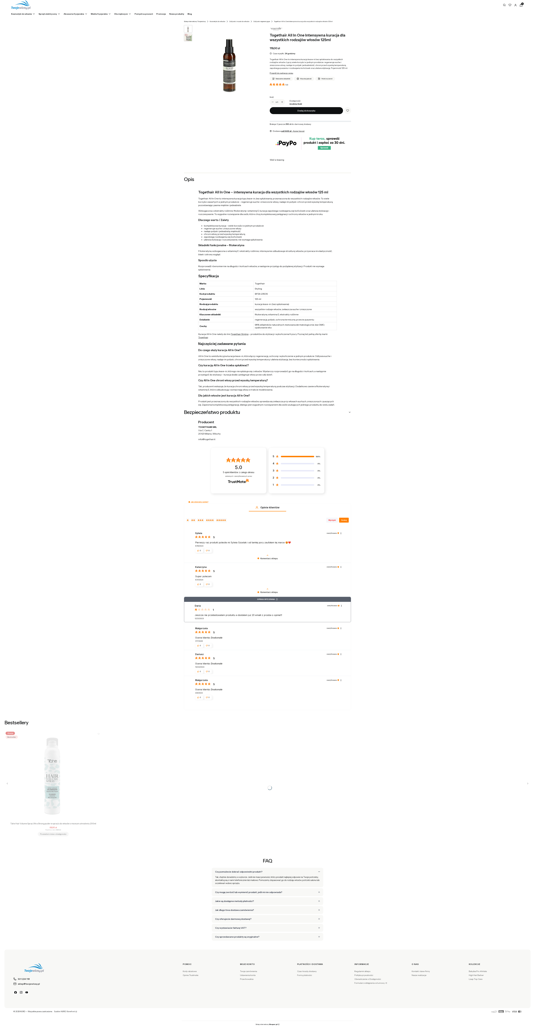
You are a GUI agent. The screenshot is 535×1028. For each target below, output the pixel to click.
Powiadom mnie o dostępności (53, 834)
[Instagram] (21, 992)
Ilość (272, 97)
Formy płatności (304, 975)
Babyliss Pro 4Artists (478, 971)
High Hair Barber (476, 975)
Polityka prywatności (363, 975)
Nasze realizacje (419, 975)
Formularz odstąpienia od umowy (369, 983)
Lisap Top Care (475, 979)
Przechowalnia (246, 979)
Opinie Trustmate (190, 975)
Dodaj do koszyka (306, 110)
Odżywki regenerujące (261, 21)
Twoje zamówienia (248, 971)
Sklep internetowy (267, 1024)
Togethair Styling (239, 334)
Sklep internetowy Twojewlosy (195, 21)
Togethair (203, 337)
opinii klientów (238, 472)
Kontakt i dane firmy (421, 971)
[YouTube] (27, 992)
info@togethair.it (206, 439)
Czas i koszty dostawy (307, 971)
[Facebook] (15, 992)
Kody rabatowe (190, 971)
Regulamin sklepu (362, 971)
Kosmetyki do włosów (217, 21)
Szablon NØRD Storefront (64, 1012)
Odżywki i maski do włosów (239, 21)
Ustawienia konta (248, 975)
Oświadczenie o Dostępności (367, 979)
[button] (189, 502)
